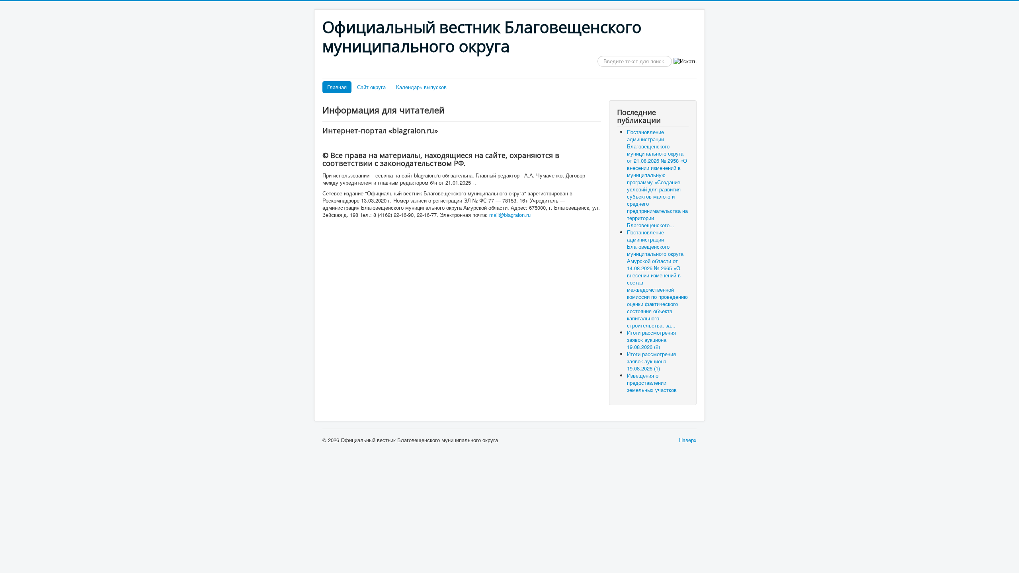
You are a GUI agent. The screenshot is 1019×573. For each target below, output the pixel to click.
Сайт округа (371, 87)
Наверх (688, 440)
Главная (337, 87)
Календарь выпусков (421, 87)
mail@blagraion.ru (510, 214)
